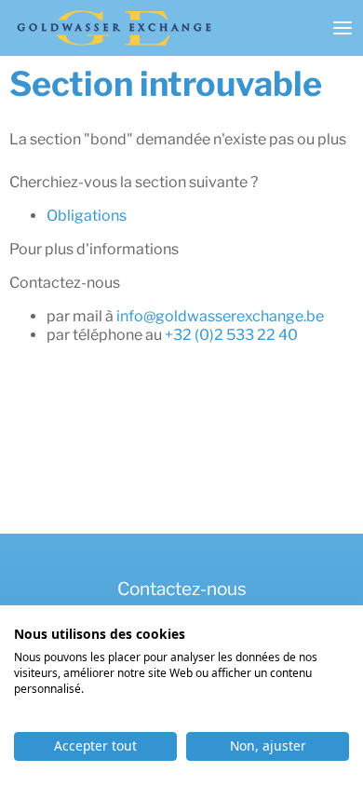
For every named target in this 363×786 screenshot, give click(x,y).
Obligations (87, 215)
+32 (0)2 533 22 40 (231, 335)
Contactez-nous (182, 589)
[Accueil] (114, 28)
